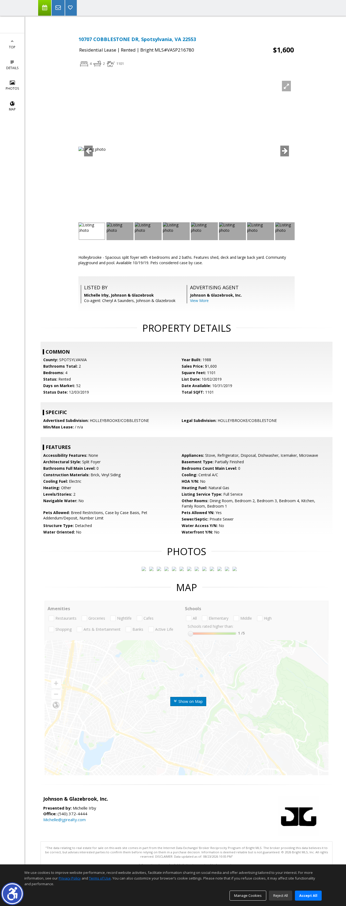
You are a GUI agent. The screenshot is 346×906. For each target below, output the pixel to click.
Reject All (280, 895)
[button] (12, 893)
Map (12, 109)
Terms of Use (100, 878)
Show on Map (190, 701)
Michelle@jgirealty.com (64, 819)
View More (199, 300)
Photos (12, 88)
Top (12, 47)
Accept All (308, 895)
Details (12, 68)
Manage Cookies (248, 895)
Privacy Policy (70, 878)
